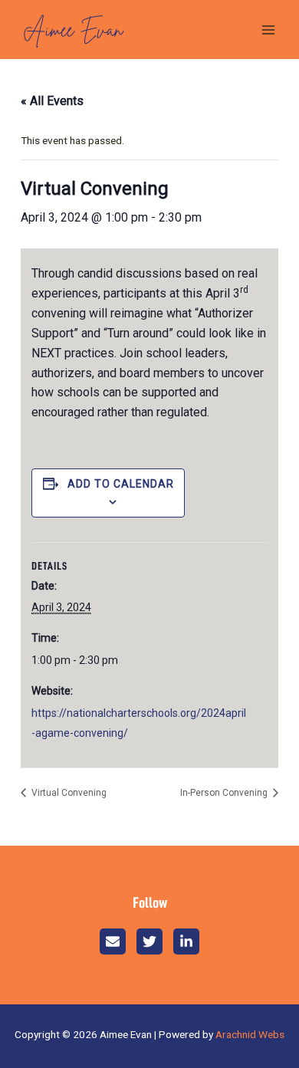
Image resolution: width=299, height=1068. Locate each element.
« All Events (52, 101)
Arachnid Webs (249, 1034)
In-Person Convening (225, 792)
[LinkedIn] (186, 941)
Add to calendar (120, 484)
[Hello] (113, 941)
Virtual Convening (68, 792)
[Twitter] (149, 941)
